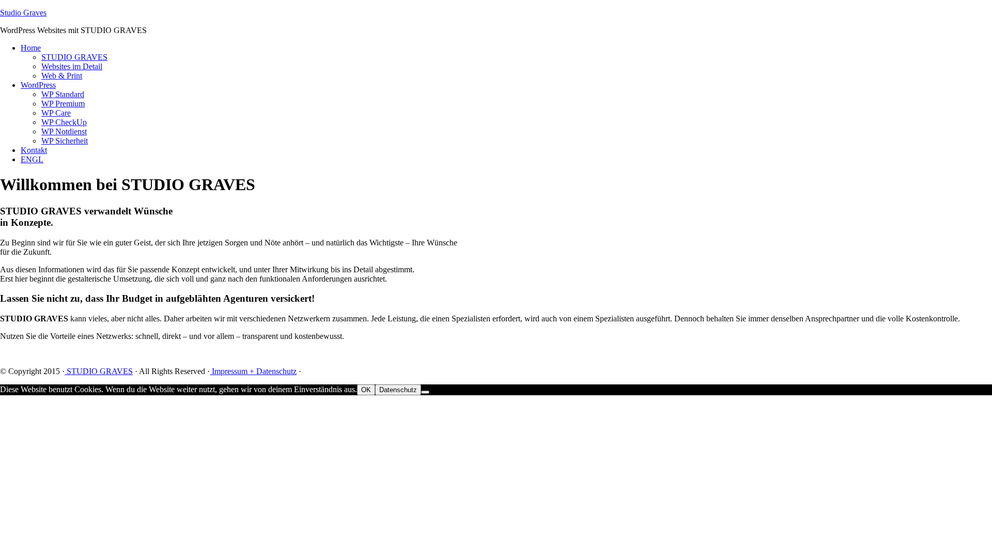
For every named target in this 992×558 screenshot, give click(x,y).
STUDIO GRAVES (99, 371)
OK (366, 390)
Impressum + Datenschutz (253, 371)
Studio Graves (23, 12)
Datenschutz (398, 390)
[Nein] (425, 392)
